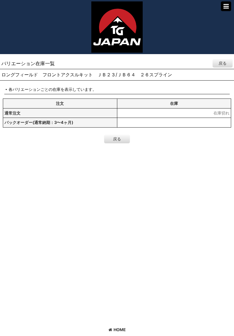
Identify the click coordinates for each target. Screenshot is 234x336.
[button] (226, 6)
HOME (120, 329)
